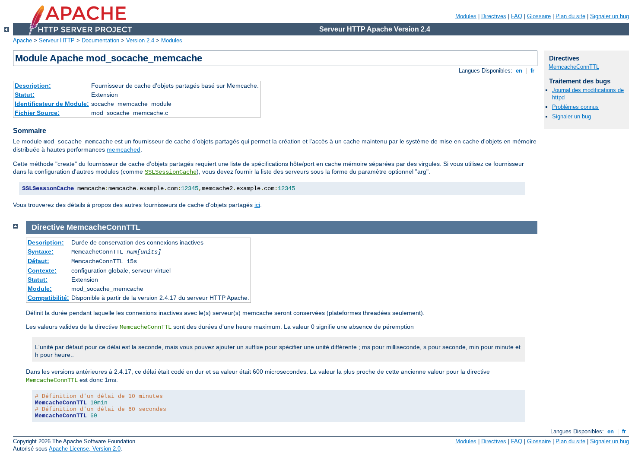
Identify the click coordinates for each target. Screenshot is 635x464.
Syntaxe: (41, 251)
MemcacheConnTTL (574, 67)
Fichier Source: (37, 112)
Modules (465, 16)
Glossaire (539, 16)
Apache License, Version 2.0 (85, 448)
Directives (493, 16)
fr (532, 70)
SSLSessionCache (171, 171)
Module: (40, 288)
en (519, 70)
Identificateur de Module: (52, 103)
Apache (22, 40)
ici (257, 204)
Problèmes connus (575, 107)
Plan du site (570, 16)
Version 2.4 (140, 40)
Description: (33, 85)
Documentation (100, 40)
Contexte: (42, 270)
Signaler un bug (609, 16)
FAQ (516, 16)
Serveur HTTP (57, 40)
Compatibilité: (48, 297)
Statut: (25, 94)
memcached (123, 149)
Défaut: (38, 260)
